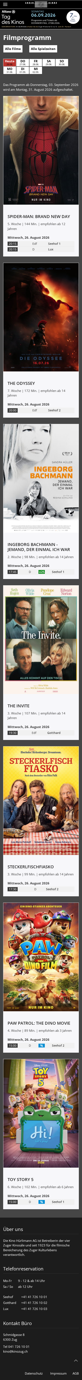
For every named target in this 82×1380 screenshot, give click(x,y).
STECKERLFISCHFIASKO (31, 867)
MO (10, 70)
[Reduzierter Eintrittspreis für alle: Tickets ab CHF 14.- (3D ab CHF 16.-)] (41, 1045)
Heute (10, 62)
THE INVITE (18, 706)
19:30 (12, 733)
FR (36, 62)
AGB (76, 1373)
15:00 (12, 1045)
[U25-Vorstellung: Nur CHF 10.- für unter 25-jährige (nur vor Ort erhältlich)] (41, 572)
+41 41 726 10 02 (34, 1303)
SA (49, 62)
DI (23, 70)
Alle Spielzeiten (43, 49)
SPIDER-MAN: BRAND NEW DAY (39, 216)
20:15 (12, 244)
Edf (34, 244)
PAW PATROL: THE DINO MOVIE (39, 1023)
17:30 (12, 889)
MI (36, 70)
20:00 (12, 410)
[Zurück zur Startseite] (41, 4)
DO (23, 62)
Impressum (58, 1373)
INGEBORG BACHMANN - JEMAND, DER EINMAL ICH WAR (39, 547)
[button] (5, 4)
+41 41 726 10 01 (34, 1297)
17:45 (12, 572)
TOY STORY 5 (20, 1179)
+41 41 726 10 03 (34, 1309)
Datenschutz (34, 1373)
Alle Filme (13, 49)
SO (62, 62)
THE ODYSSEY (21, 383)
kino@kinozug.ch (15, 1351)
